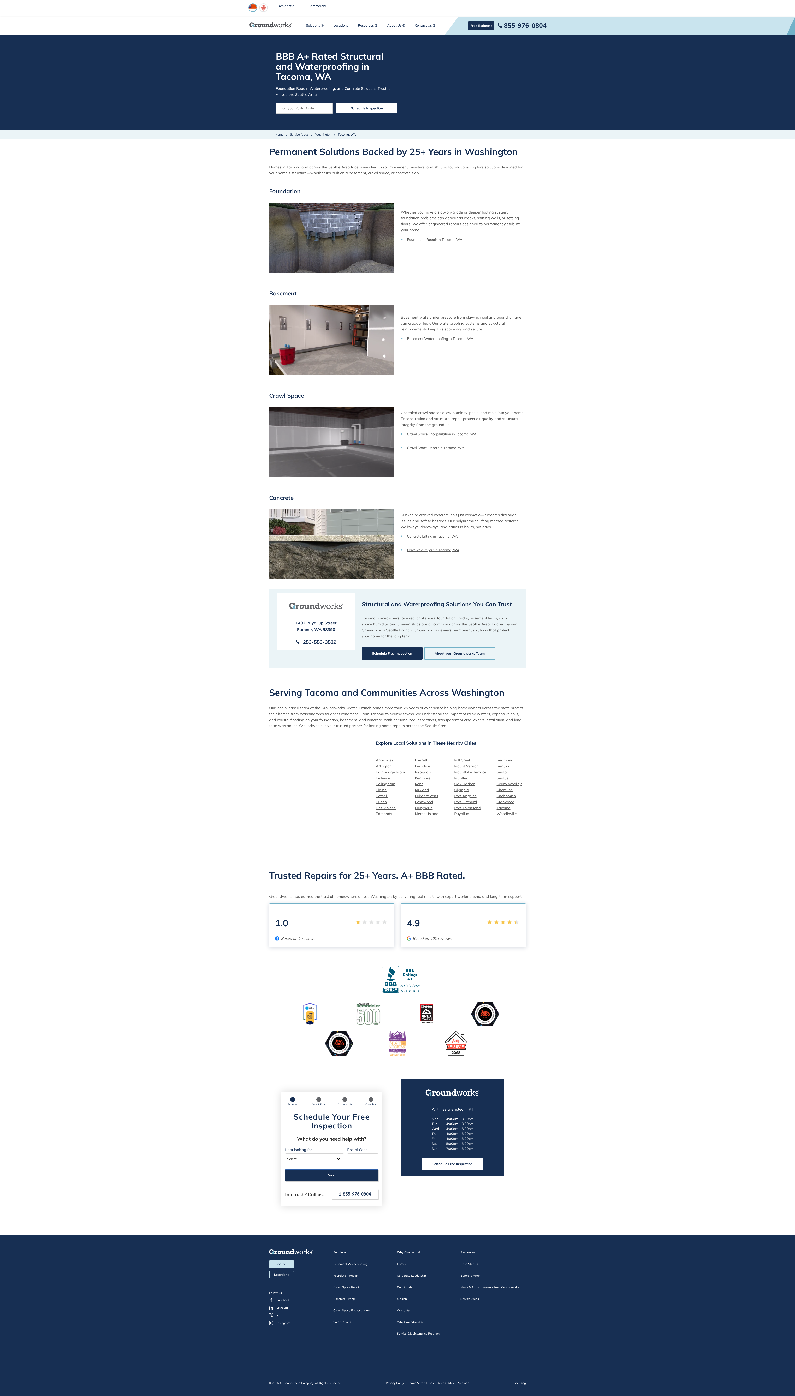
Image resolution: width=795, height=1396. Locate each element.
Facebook (283, 1300)
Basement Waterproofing (350, 1264)
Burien (381, 801)
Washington (323, 134)
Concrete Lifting (344, 1299)
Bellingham (385, 783)
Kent (419, 783)
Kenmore (422, 778)
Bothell (382, 795)
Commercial (317, 6)
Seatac (503, 772)
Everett (421, 760)
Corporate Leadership (411, 1275)
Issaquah (423, 772)
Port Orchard (465, 801)
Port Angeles (465, 795)
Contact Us (423, 25)
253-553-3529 (319, 642)
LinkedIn (282, 1308)
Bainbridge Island (391, 772)
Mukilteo (461, 778)
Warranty (403, 1310)
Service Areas (299, 134)
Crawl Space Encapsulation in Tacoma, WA (442, 434)
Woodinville (507, 813)
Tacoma (504, 807)
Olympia (461, 789)
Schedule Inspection (367, 108)
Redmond (505, 760)
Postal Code (357, 1149)
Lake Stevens (426, 795)
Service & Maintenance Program (418, 1333)
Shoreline (505, 789)
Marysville (423, 807)
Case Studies (469, 1264)
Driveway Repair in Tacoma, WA (433, 550)
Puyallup (461, 813)
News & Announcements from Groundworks (489, 1287)
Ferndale (422, 766)
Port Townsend (467, 807)
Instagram (283, 1323)
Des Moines (386, 807)
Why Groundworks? (410, 1322)
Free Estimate (481, 26)
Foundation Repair (345, 1275)
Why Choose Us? (408, 1252)
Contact (281, 1264)
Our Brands (404, 1287)
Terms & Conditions (421, 1383)
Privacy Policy (395, 1383)
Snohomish (506, 795)
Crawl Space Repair (346, 1287)
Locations (340, 25)
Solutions (313, 25)
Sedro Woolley (509, 783)
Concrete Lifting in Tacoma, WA (432, 536)
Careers (402, 1264)
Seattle (503, 778)
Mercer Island (426, 813)
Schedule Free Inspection (392, 653)
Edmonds (384, 813)
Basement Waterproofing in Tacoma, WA (440, 338)
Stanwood (505, 801)
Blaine (381, 789)
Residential (286, 6)
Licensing (519, 1383)
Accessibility (446, 1383)
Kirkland (422, 789)
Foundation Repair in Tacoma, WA (435, 239)
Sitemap (463, 1383)
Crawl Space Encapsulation (351, 1310)
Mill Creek (462, 760)
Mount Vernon (466, 766)
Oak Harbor (464, 783)
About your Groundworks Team (460, 653)
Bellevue (383, 778)
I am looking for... (299, 1149)
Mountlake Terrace (470, 772)
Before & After (470, 1275)
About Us (394, 25)
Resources (366, 25)
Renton (503, 766)
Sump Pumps (342, 1322)
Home (279, 134)
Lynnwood (424, 801)
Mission (402, 1299)
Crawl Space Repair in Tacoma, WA (435, 447)
